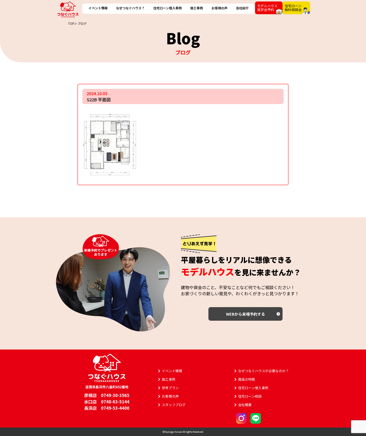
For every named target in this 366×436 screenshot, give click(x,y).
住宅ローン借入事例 (167, 8)
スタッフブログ (174, 404)
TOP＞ (72, 23)
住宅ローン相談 (250, 396)
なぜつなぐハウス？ (130, 8)
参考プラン (170, 387)
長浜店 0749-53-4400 (106, 408)
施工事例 (196, 8)
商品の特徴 (246, 379)
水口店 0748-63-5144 (106, 401)
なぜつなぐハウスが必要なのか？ (263, 370)
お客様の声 (219, 8)
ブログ (82, 23)
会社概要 (245, 404)
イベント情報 (98, 8)
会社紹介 (242, 8)
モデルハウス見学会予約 (267, 7)
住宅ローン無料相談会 (293, 7)
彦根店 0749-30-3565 (106, 395)
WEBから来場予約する (245, 314)
